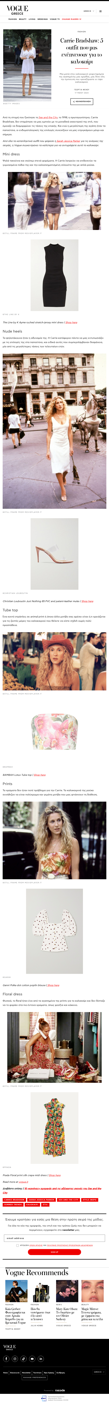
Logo (28, 1348)
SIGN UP (54, 1252)
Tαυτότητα (37, 1373)
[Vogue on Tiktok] (23, 1358)
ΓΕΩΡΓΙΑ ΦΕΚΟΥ (81, 90)
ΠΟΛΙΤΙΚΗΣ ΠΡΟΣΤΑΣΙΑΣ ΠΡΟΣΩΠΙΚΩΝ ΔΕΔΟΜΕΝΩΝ (70, 1245)
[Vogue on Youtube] (32, 1358)
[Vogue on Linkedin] (41, 1358)
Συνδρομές (60, 1373)
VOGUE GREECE (63, 1326)
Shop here (71, 322)
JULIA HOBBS (37, 1326)
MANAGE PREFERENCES (34, 1378)
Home (5, 1373)
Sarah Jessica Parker (68, 141)
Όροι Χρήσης (49, 1373)
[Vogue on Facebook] (6, 1358)
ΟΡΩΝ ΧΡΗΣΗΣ (35, 1245)
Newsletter (26, 1373)
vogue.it (23, 1182)
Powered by (49, 1391)
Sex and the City (47, 117)
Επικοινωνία (15, 1373)
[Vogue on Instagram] (15, 1358)
